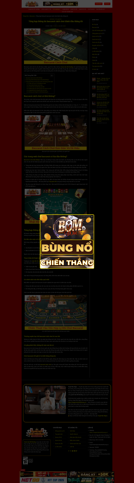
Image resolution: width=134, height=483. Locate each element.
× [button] (91, 216)
